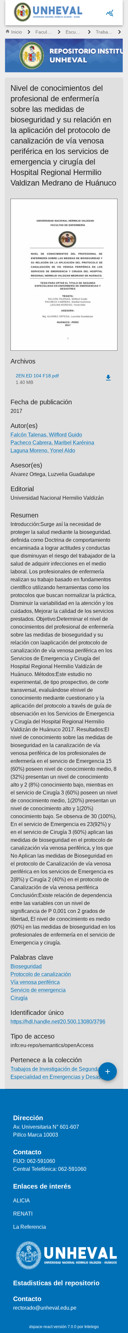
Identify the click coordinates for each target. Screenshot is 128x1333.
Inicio (16, 32)
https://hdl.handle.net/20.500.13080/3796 (58, 1021)
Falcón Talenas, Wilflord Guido (46, 435)
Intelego (91, 1326)
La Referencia (29, 1227)
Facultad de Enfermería (44, 32)
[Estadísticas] (109, 13)
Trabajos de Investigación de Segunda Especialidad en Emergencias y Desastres (104, 32)
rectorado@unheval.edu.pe (44, 1308)
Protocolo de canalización (41, 974)
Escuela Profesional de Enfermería (74, 32)
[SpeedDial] (107, 1071)
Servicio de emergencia (38, 990)
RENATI (22, 1214)
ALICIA (21, 1200)
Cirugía (19, 998)
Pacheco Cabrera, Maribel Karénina (52, 442)
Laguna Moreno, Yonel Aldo (43, 450)
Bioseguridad (26, 966)
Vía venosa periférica (35, 982)
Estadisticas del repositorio (56, 1283)
